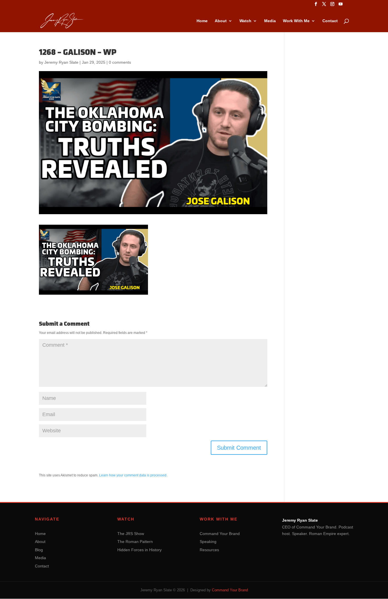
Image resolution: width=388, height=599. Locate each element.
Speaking (208, 541)
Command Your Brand (220, 533)
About (221, 21)
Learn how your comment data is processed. (133, 475)
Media (270, 21)
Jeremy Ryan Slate (61, 62)
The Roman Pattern (135, 541)
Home (202, 21)
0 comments (120, 62)
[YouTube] (341, 5)
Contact (330, 21)
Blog (39, 550)
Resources (209, 550)
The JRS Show (130, 533)
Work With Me (296, 21)
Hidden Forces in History (139, 550)
